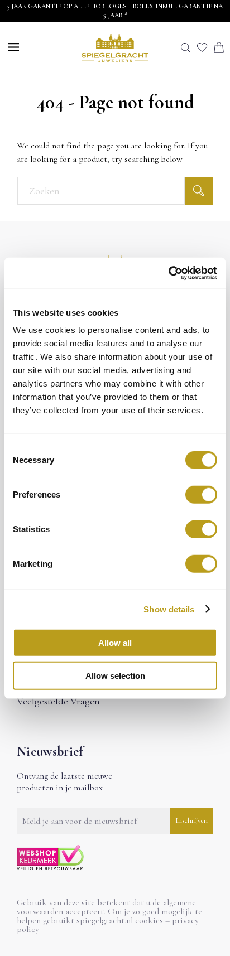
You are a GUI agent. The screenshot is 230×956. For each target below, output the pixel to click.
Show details (168, 609)
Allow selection (115, 675)
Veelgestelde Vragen (58, 701)
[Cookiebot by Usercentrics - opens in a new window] (168, 273)
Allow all (115, 643)
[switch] (201, 495)
